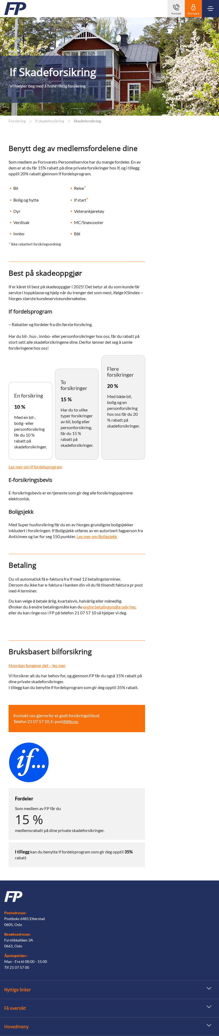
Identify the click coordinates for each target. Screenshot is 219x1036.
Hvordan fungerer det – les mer (37, 665)
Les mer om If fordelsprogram (35, 466)
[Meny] (210, 8)
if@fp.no (70, 721)
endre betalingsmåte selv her (109, 606)
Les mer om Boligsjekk (97, 536)
